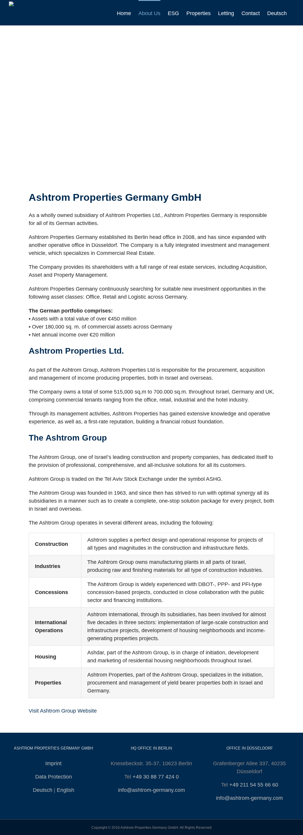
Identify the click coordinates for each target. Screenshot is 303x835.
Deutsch (42, 790)
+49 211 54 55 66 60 (253, 785)
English (65, 790)
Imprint (53, 763)
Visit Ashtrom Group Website (63, 711)
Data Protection (53, 777)
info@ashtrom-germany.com (151, 790)
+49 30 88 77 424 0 (156, 777)
